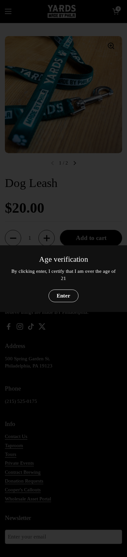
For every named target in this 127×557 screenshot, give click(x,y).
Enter (63, 296)
